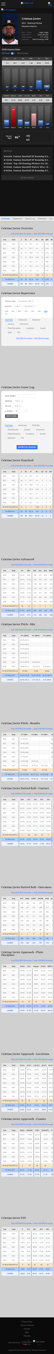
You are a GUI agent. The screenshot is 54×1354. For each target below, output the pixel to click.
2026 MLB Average (43, 234)
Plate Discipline (14, 328)
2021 (13, 311)
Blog (27, 1332)
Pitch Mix (36, 425)
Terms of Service (27, 1325)
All (6, 314)
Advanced (22, 320)
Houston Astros (29, 26)
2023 (26, 311)
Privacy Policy (27, 1322)
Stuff (10, 332)
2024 (32, 311)
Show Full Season (27, 447)
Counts (43, 328)
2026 (45, 311)
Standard (42, 218)
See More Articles (27, 178)
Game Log (30, 218)
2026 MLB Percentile (21, 234)
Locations (30, 328)
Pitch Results (13, 430)
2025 (39, 311)
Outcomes (24, 324)
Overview (5, 218)
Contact (11, 324)
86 (17, 137)
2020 (6, 311)
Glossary (27, 1336)
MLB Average (41, 338)
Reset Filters (11, 416)
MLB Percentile (24, 338)
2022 (19, 311)
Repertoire (17, 218)
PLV (18, 332)
